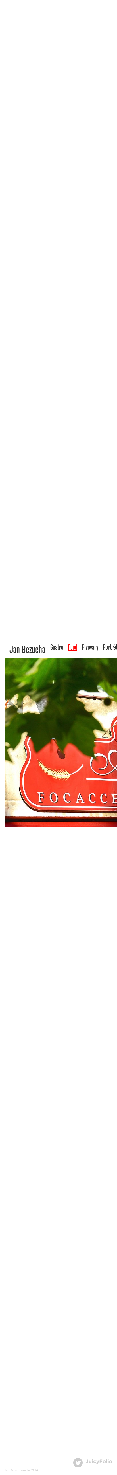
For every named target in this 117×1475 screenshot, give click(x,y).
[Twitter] (78, 1462)
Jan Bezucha (27, 648)
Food (72, 646)
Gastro (56, 646)
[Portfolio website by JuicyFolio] (99, 1461)
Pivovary (90, 646)
